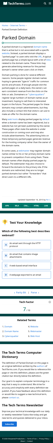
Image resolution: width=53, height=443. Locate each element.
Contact (30, 441)
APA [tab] (7, 205)
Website (34, 326)
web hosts (13, 119)
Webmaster (36, 331)
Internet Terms (17, 25)
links (48, 59)
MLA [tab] (17, 205)
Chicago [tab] (27, 205)
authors (41, 366)
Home (5, 25)
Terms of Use (32, 439)
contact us (14, 397)
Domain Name (12, 331)
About (22, 441)
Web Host (35, 336)
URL (40, 56)
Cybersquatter (12, 336)
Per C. (48, 199)
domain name (40, 46)
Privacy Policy (44, 439)
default (45, 119)
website (6, 53)
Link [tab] (46, 205)
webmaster (23, 150)
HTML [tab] (36, 205)
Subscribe (9, 424)
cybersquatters (36, 94)
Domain (8, 326)
